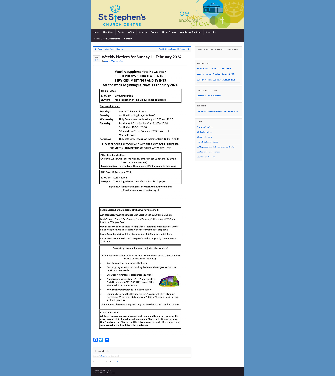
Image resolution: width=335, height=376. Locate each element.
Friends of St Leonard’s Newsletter (214, 68)
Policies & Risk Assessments (106, 38)
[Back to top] (329, 370)
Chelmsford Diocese (205, 132)
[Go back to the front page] (167, 14)
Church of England (204, 137)
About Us (107, 32)
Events (121, 32)
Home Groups (169, 32)
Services (142, 32)
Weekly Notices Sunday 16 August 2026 (216, 79)
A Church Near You (205, 127)
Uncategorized (117, 61)
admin (106, 61)
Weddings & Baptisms (190, 32)
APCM (131, 32)
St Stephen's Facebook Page (208, 152)
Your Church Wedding (206, 157)
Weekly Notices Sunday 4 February (111, 49)
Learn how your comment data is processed (130, 362)
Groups (154, 32)
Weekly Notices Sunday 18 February (172, 49)
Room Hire (210, 32)
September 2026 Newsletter (208, 96)
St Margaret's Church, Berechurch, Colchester (216, 147)
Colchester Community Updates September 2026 (217, 111)
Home (96, 32)
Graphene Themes (109, 373)
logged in (104, 356)
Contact (128, 38)
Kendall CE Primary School (207, 142)
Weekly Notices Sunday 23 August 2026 (216, 74)
